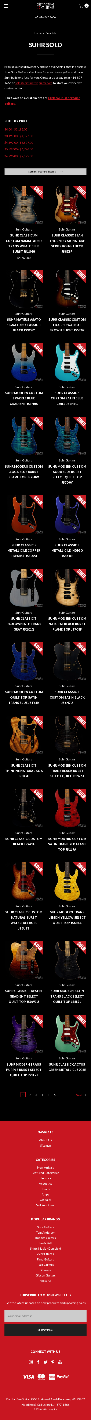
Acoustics (45, 1183)
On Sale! (45, 1199)
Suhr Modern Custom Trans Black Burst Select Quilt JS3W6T (67, 771)
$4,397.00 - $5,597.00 (18, 142)
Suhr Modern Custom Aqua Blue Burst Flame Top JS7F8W (24, 472)
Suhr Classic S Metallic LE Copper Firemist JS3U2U (23, 550)
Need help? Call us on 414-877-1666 (45, 1404)
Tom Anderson (45, 1232)
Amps (45, 1194)
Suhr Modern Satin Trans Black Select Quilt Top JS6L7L (67, 996)
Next (79, 1095)
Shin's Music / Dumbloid (45, 1248)
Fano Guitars (45, 1259)
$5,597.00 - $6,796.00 (18, 149)
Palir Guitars (45, 1264)
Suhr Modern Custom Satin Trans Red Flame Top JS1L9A (67, 844)
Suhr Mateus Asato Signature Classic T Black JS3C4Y (24, 325)
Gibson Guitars (46, 1275)
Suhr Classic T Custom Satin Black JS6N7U (67, 697)
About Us (45, 1140)
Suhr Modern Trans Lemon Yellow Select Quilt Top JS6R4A (67, 917)
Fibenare (45, 1270)
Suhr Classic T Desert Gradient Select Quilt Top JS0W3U (24, 996)
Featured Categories (45, 1173)
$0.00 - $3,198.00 (15, 129)
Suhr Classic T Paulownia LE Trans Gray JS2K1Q (24, 624)
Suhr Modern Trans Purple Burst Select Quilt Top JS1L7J (24, 1070)
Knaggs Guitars (45, 1238)
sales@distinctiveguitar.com (47, 17)
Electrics (45, 1178)
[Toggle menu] (6, 6)
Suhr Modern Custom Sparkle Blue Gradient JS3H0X (24, 398)
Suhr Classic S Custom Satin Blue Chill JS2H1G (67, 398)
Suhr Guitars (45, 1227)
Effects (45, 1189)
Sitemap (45, 1145)
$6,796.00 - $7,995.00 (18, 156)
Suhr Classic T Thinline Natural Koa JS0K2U (24, 771)
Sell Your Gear (45, 1205)
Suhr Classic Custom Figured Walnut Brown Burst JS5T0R (67, 325)
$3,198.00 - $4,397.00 (18, 136)
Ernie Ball (46, 1243)
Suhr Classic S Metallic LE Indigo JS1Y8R (67, 550)
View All (45, 1280)
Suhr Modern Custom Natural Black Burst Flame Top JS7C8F (67, 624)
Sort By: (32, 171)
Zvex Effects (45, 1254)
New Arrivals (45, 1167)
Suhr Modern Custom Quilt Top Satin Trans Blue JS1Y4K (24, 697)
